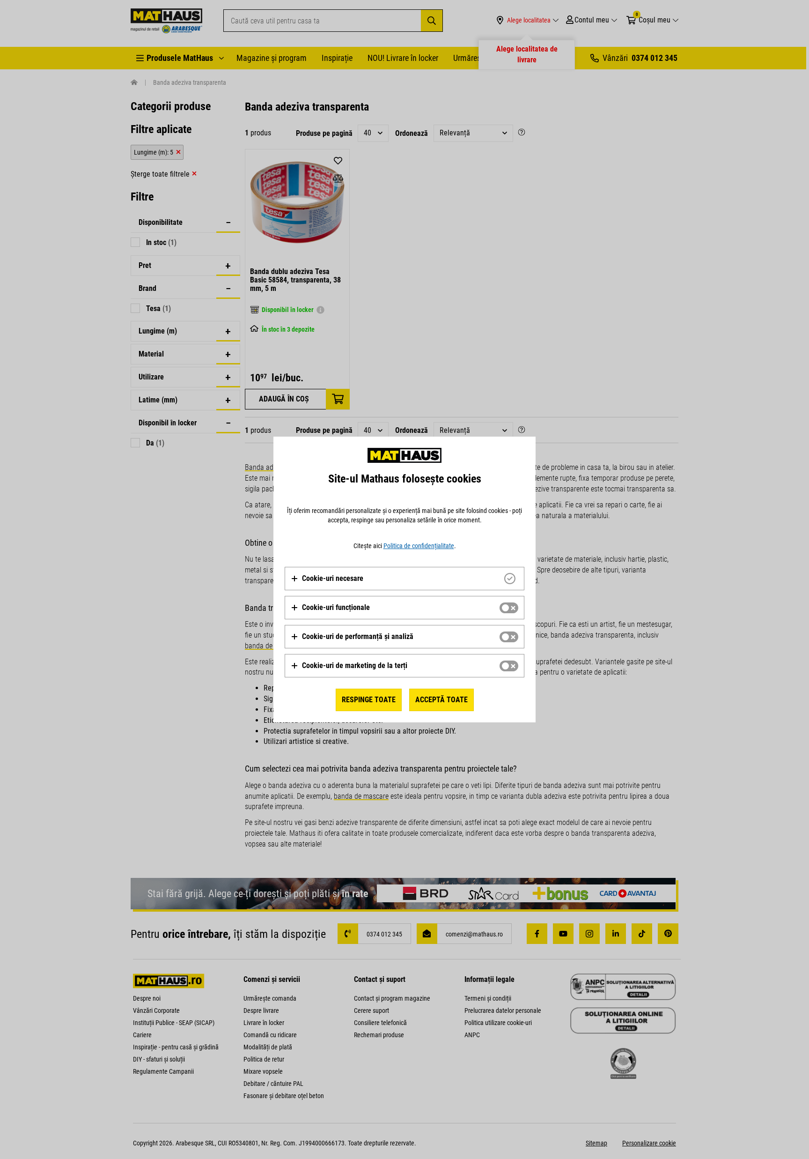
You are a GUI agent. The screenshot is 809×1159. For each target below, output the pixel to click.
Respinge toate (369, 699)
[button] (327, 578)
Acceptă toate (441, 699)
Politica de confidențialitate (418, 546)
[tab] (404, 578)
